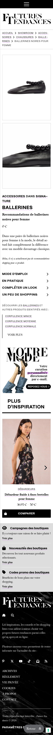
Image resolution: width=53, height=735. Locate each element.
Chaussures (25, 37)
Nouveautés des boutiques (28, 548)
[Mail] (37, 661)
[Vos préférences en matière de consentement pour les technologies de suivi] (48, 730)
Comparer (26, 513)
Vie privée (10, 682)
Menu (26, 4)
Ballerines (17, 208)
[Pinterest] (3, 661)
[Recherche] (12, 615)
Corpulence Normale (20, 326)
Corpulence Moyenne (20, 321)
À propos (9, 694)
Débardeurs (26, 489)
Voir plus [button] (15, 335)
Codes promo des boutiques (29, 572)
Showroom (25, 33)
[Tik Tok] (29, 661)
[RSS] (46, 661)
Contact (9, 699)
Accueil (7, 33)
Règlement (11, 677)
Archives (9, 671)
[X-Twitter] (12, 661)
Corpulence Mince (18, 316)
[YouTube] (20, 661)
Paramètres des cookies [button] (22, 727)
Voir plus (7, 538)
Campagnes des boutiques (29, 528)
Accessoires (13, 196)
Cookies (8, 688)
